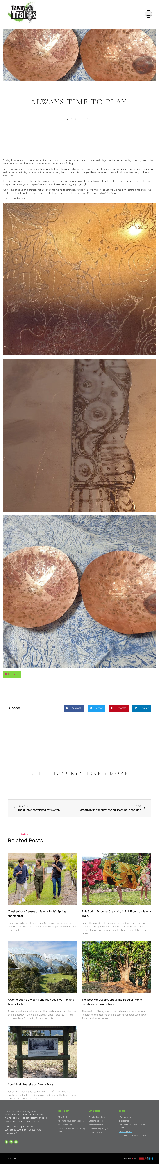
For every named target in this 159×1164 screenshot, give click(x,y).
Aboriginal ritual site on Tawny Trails (30, 1084)
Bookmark (13, 674)
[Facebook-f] (6, 1142)
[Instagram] (16, 1142)
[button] (148, 14)
